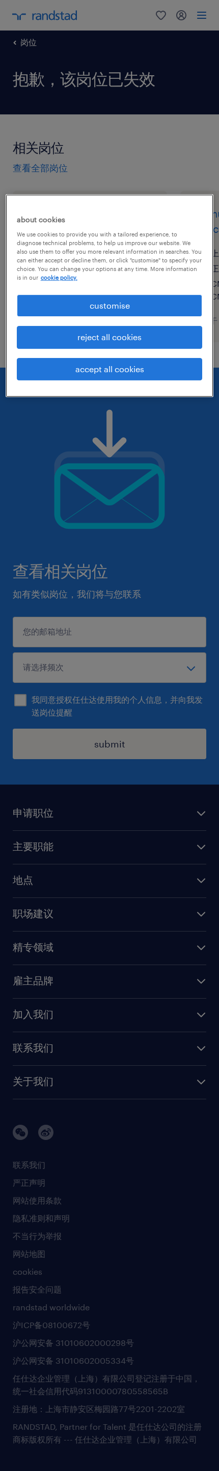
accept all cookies (109, 369)
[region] (110, 295)
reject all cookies (109, 337)
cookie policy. (59, 277)
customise (110, 305)
